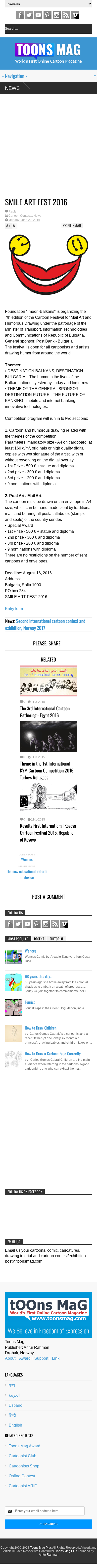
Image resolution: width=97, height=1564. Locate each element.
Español (16, 1405)
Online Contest (22, 1476)
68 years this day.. (38, 976)
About (10, 1358)
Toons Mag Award (24, 1446)
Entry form (14, 609)
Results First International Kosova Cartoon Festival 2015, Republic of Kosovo (48, 832)
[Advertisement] (43, 147)
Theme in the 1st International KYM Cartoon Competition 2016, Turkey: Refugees (47, 770)
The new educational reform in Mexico (26, 874)
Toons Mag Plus (41, 1547)
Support (41, 1358)
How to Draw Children (40, 1028)
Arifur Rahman (48, 1554)
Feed (66, 15)
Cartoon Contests (20, 215)
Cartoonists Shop (24, 1466)
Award (25, 1358)
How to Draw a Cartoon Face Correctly (53, 1054)
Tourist (30, 1002)
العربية (14, 1395)
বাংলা (12, 1385)
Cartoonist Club (22, 1456)
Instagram (57, 15)
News (12, 88)
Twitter (29, 15)
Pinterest (47, 15)
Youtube (38, 15)
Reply (12, 211)
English (15, 1425)
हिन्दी (12, 1415)
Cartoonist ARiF (23, 1486)
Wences (27, 859)
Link (55, 1358)
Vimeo (75, 15)
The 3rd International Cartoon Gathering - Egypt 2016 (45, 711)
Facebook (20, 15)
